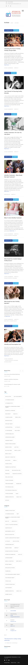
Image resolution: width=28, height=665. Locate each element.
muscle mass (7, 460)
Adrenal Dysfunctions (10, 510)
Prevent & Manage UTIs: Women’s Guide (12, 384)
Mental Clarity (17, 450)
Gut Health (17, 427)
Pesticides (7, 470)
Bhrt (18, 513)
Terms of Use (13, 662)
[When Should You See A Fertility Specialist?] (14, 292)
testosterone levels (9, 487)
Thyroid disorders (9, 493)
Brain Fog (15, 413)
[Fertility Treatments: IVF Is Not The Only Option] (14, 123)
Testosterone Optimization (11, 490)
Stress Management (9, 483)
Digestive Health (8, 527)
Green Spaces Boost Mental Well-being (12, 374)
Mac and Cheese (8, 450)
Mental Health (8, 453)
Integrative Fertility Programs (10, 235)
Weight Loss (18, 496)
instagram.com (13, 630)
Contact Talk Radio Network (11, 524)
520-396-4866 (10, 2)
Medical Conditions (9, 561)
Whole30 (7, 500)
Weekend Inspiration (9, 496)
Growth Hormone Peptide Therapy (12, 537)
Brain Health (14, 521)
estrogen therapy (9, 423)
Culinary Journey (9, 417)
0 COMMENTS (16, 30)
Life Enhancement (7, 361)
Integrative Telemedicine (10, 554)
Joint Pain (16, 447)
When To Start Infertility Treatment (13, 218)
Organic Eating (8, 463)
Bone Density (8, 413)
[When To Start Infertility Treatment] (14, 209)
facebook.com (13, 621)
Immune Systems (8, 447)
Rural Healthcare (9, 477)
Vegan (17, 493)
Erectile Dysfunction (9, 534)
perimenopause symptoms (10, 467)
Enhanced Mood (8, 420)
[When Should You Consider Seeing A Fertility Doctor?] (14, 250)
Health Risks (17, 430)
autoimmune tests (9, 403)
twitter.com (12, 626)
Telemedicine (18, 483)
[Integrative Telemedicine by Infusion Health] (13, 13)
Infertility (16, 67)
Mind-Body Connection (10, 457)
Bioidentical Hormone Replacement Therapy (12, 407)
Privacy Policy (7, 662)
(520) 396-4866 (13, 610)
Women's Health (13, 320)
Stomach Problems (9, 480)
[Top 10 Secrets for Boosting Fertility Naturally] (14, 82)
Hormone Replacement (10, 437)
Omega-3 (15, 460)
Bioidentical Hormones (10, 410)
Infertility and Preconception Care (12, 344)
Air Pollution (8, 396)
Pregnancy (7, 473)
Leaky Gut (20, 554)
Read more (6, 64)
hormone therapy (9, 440)
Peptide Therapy (8, 564)
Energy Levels (18, 417)
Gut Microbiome (8, 430)
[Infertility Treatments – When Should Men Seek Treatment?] (14, 166)
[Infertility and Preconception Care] (14, 335)
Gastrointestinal (9, 427)
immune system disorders (10, 443)
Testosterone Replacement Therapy (12, 574)
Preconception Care (16, 470)
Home (12, 22)
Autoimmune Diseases (9, 399)
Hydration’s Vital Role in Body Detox (11, 379)
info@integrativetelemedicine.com (14, 3)
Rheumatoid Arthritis (17, 473)
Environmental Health (10, 531)
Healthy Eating (16, 541)
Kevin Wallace (7, 194)
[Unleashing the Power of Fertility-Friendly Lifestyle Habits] (14, 39)
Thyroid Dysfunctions (10, 584)
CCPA (18, 662)
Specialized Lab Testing (10, 567)
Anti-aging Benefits (18, 396)
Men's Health (7, 320)
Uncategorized (8, 587)
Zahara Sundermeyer (8, 67)
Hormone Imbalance (9, 433)
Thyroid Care (8, 581)
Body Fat (7, 521)
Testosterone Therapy (9, 577)
